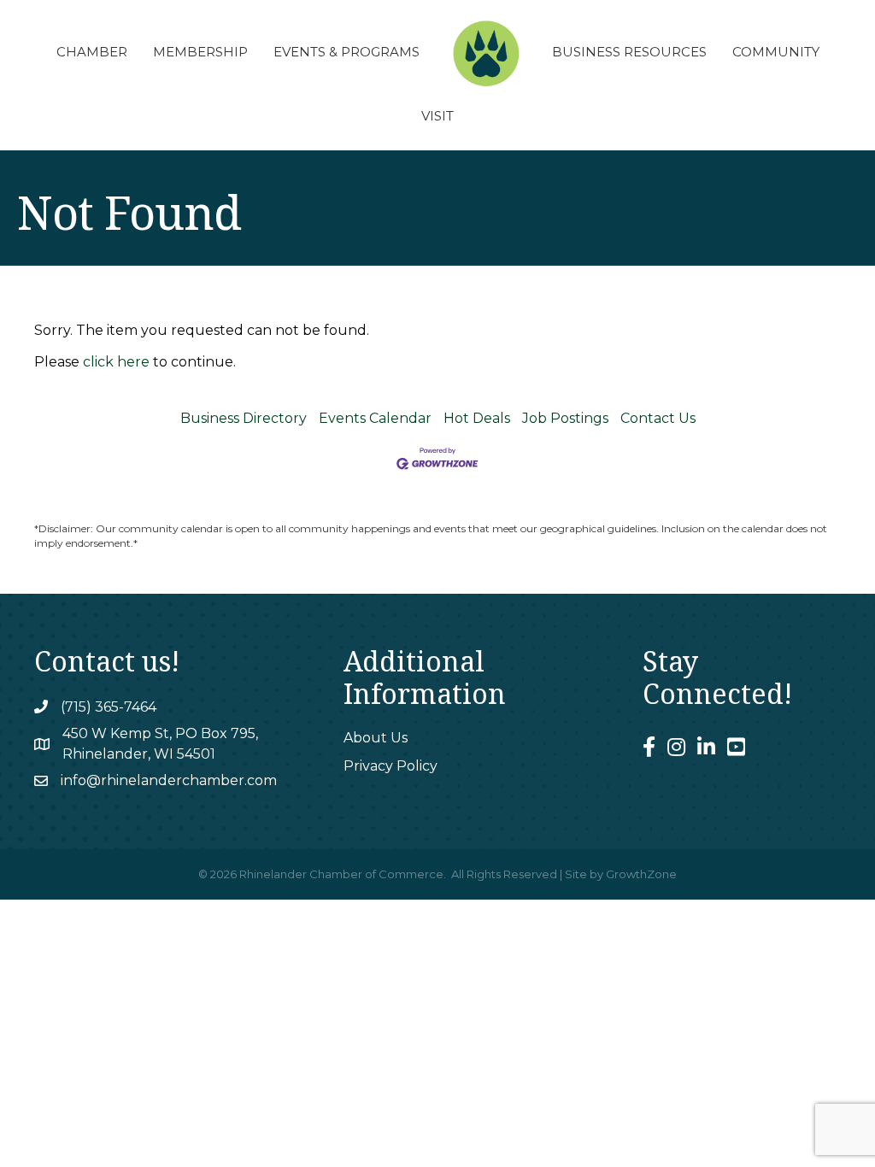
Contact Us (658, 418)
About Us (376, 738)
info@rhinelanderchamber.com (169, 780)
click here (116, 362)
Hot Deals (476, 418)
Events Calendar (375, 418)
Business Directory (243, 418)
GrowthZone (641, 874)
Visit (437, 116)
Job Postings (565, 418)
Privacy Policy (391, 766)
